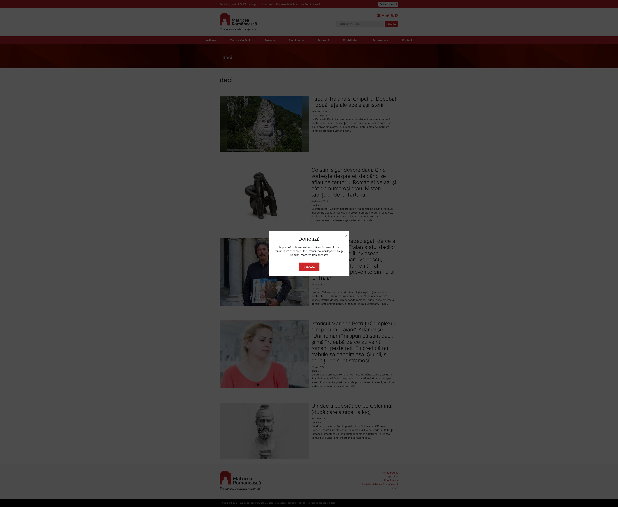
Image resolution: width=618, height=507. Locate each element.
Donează (309, 267)
